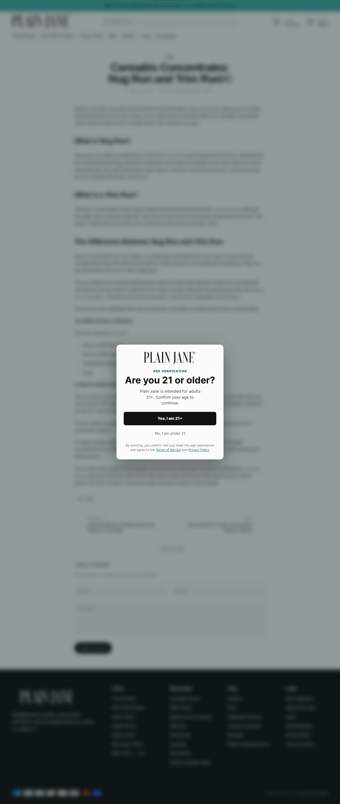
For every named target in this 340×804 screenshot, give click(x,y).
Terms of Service (168, 450)
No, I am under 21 (170, 433)
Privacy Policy (198, 450)
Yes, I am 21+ (170, 418)
